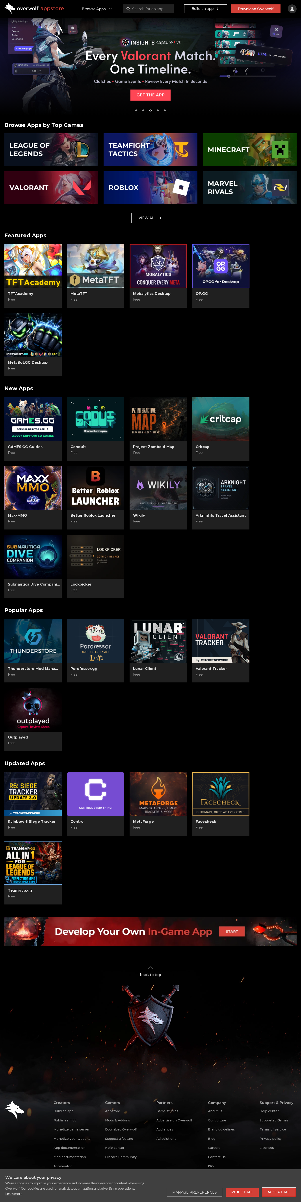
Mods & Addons (117, 1120)
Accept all (279, 1192)
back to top (150, 975)
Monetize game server (71, 1129)
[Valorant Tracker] (220, 641)
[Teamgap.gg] (33, 863)
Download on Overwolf (95, 300)
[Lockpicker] (95, 557)
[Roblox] (150, 187)
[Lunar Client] (158, 641)
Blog (211, 1139)
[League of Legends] (51, 149)
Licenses (267, 1148)
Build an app (202, 9)
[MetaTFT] (95, 266)
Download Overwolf (255, 9)
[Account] (292, 8)
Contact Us (217, 1157)
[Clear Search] (169, 8)
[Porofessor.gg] (95, 641)
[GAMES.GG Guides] (33, 419)
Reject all (242, 1192)
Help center (114, 1148)
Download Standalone (33, 300)
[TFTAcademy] (33, 266)
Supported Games (274, 1120)
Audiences (164, 1129)
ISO (211, 1166)
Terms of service (273, 1129)
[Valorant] (51, 187)
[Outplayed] (33, 710)
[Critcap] (220, 419)
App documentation (69, 1148)
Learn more (13, 1193)
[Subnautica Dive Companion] (33, 557)
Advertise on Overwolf (174, 1120)
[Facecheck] (220, 794)
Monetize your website (72, 1139)
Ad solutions (166, 1139)
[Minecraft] (250, 149)
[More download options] (117, 674)
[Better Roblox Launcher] (95, 488)
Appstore (112, 1111)
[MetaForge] (158, 794)
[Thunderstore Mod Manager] (33, 641)
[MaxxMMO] (33, 488)
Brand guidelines (221, 1129)
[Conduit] (95, 419)
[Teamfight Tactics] (150, 149)
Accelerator (63, 1166)
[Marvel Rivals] (250, 187)
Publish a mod (65, 1120)
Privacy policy (271, 1139)
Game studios (167, 1111)
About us (215, 1111)
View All (147, 218)
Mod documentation (70, 1157)
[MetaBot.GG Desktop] (33, 335)
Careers (214, 1148)
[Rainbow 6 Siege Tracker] (33, 794)
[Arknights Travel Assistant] (220, 488)
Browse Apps (94, 9)
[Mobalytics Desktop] (158, 266)
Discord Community (121, 1157)
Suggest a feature (119, 1139)
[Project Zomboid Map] (158, 419)
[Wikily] (158, 488)
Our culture (217, 1120)
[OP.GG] (220, 266)
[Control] (95, 794)
